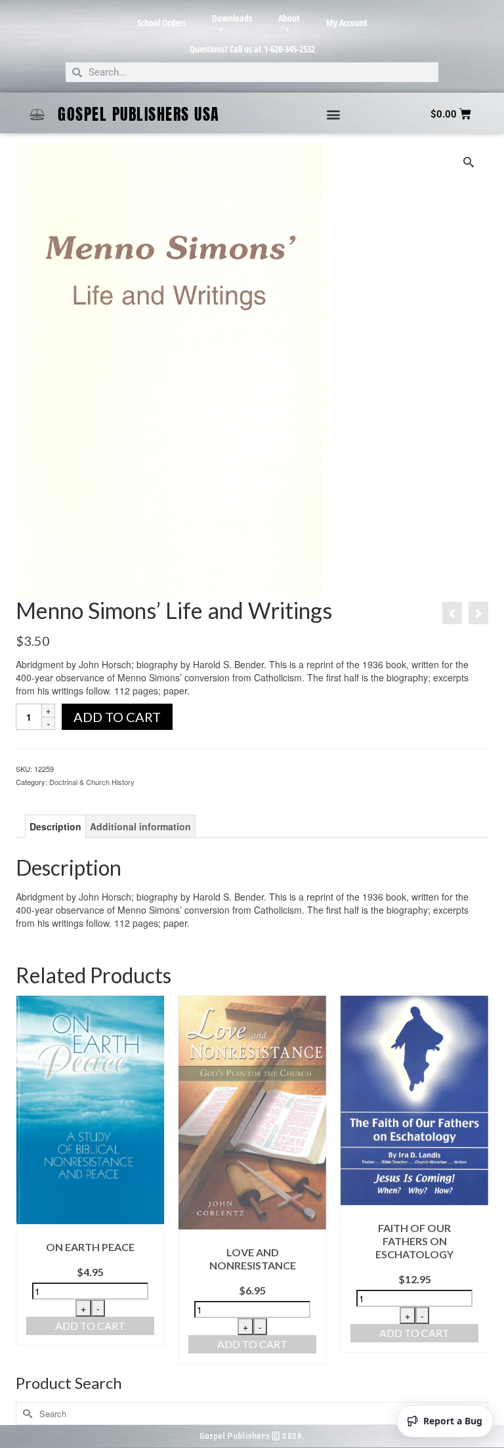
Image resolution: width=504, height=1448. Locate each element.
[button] (333, 114)
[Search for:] (252, 1413)
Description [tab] (55, 826)
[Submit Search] (25, 1413)
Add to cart (117, 717)
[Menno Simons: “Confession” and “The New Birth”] (452, 613)
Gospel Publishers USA (139, 114)
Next (476, 1179)
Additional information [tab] (140, 826)
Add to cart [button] (90, 1325)
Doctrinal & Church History (92, 782)
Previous (27, 1179)
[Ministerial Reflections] (478, 613)
